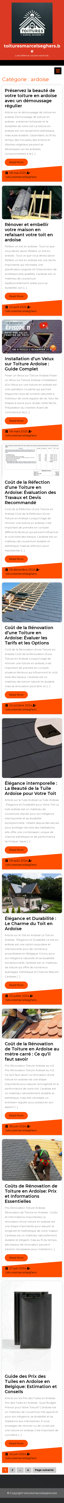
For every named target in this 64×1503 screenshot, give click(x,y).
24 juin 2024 (17, 1454)
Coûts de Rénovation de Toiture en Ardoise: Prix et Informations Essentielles (31, 1193)
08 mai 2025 (17, 173)
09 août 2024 (18, 860)
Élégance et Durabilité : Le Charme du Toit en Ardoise (30, 923)
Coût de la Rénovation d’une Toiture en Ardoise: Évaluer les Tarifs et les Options (29, 635)
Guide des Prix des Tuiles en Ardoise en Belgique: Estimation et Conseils (31, 1384)
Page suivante (44, 1470)
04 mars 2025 (18, 431)
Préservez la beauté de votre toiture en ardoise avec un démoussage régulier (31, 98)
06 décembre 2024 (22, 569)
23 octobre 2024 (20, 705)
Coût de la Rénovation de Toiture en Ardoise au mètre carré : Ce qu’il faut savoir (32, 1051)
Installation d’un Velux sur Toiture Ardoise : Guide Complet (29, 363)
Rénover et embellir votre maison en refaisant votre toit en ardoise (29, 232)
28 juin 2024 (17, 1126)
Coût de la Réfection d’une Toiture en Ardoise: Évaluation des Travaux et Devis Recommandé (30, 492)
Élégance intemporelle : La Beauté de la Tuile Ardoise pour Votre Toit (31, 788)
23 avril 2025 (17, 307)
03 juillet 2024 (19, 996)
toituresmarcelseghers (21, 177)
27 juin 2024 (17, 1268)
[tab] (57, 70)
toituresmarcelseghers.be (32, 48)
